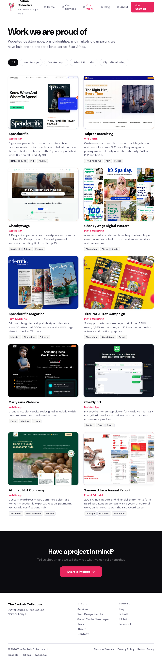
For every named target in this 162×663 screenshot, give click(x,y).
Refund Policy (146, 649)
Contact (83, 634)
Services (82, 609)
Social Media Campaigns (93, 619)
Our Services (68, 7)
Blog (105, 7)
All (13, 62)
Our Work (88, 7)
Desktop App (56, 62)
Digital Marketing (114, 62)
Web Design (31, 62)
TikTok (123, 619)
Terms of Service (104, 649)
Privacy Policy (126, 649)
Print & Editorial (83, 62)
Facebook (125, 624)
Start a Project (81, 572)
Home (49, 7)
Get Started (140, 7)
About (122, 7)
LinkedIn (124, 614)
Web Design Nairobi (90, 614)
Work (80, 624)
